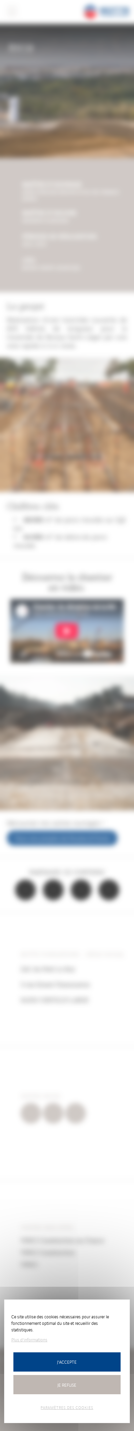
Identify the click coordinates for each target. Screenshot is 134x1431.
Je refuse (66, 1385)
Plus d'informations (29, 1339)
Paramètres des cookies (67, 1407)
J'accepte (67, 1362)
